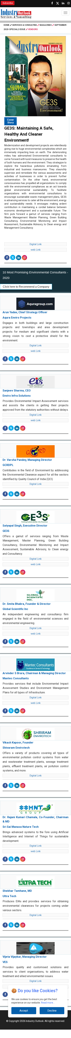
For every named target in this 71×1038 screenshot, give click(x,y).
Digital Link (36, 244)
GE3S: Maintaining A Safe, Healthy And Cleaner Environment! (28, 134)
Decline (52, 1010)
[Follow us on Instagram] (68, 3)
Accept (23, 1010)
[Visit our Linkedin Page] (63, 3)
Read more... (48, 1002)
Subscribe (8, 3)
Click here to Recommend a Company (26, 286)
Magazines (46, 25)
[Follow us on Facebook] (52, 3)
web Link (35, 249)
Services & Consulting (24, 25)
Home (7, 25)
